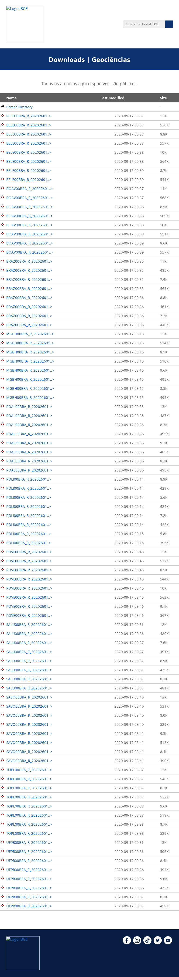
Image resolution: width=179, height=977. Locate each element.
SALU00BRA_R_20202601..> (29, 624)
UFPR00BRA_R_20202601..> (29, 842)
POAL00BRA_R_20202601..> (29, 406)
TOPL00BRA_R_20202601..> (29, 769)
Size (163, 97)
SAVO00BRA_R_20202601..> (29, 697)
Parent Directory (19, 107)
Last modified (112, 97)
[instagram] (137, 943)
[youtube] (168, 943)
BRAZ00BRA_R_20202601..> (29, 261)
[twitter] (158, 943)
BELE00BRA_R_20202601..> (28, 116)
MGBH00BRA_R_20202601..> (30, 334)
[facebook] (127, 943)
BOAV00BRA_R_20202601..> (29, 188)
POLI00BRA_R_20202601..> (28, 479)
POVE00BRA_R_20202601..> (29, 552)
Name (11, 97)
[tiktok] (147, 943)
